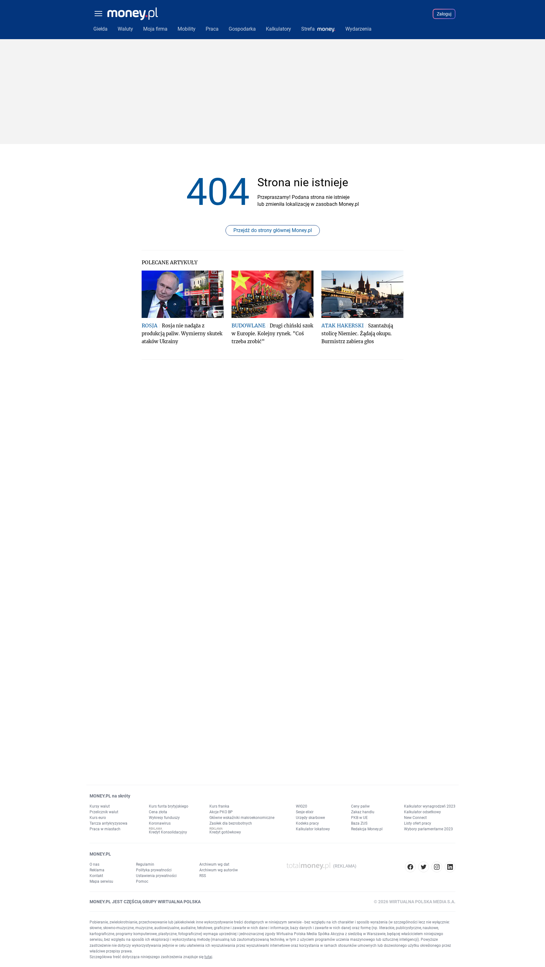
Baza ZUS (359, 823)
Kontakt (96, 876)
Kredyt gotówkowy (225, 832)
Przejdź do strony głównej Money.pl (272, 230)
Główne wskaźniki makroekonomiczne (241, 817)
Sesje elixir (305, 812)
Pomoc (142, 881)
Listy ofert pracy (417, 823)
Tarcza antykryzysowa (108, 823)
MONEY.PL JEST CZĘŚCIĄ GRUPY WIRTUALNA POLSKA (145, 901)
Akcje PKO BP (221, 812)
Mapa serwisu (101, 881)
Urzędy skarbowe (310, 817)
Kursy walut (100, 806)
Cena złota (158, 812)
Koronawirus (160, 823)
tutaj (208, 957)
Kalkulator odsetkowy (422, 812)
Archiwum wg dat (214, 864)
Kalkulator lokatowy (313, 829)
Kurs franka (219, 806)
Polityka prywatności (154, 870)
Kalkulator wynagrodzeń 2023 (429, 806)
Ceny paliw (360, 806)
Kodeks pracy (307, 823)
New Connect (415, 817)
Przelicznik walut (104, 812)
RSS (202, 876)
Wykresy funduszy (164, 817)
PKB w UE (359, 817)
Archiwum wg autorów (218, 870)
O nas (94, 864)
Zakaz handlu (362, 812)
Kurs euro (98, 817)
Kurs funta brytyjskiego (168, 806)
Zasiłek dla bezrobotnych (230, 823)
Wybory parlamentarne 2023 (428, 829)
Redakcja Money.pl (367, 829)
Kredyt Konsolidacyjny (168, 832)
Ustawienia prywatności (156, 876)
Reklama (97, 870)
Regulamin (145, 864)
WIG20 (301, 806)
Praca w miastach (105, 829)
